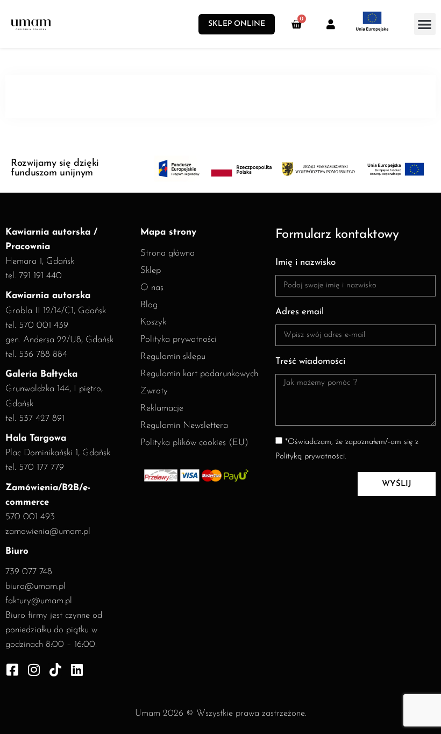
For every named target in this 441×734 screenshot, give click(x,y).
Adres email (299, 311)
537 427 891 (42, 418)
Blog (149, 304)
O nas (151, 287)
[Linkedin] (76, 669)
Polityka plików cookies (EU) (194, 442)
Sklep (150, 270)
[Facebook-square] (12, 669)
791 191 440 (40, 275)
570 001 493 (30, 516)
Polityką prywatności (310, 457)
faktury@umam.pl (38, 600)
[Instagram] (33, 669)
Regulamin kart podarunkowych (199, 373)
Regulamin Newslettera (184, 425)
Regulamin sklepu (172, 356)
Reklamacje (161, 408)
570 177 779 (41, 467)
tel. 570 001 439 (36, 325)
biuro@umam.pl (35, 586)
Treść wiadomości (310, 361)
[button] (425, 24)
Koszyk (153, 322)
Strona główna (167, 253)
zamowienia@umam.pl (47, 531)
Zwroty (154, 391)
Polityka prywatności (178, 339)
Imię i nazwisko (305, 262)
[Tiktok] (55, 669)
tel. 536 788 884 (36, 354)
